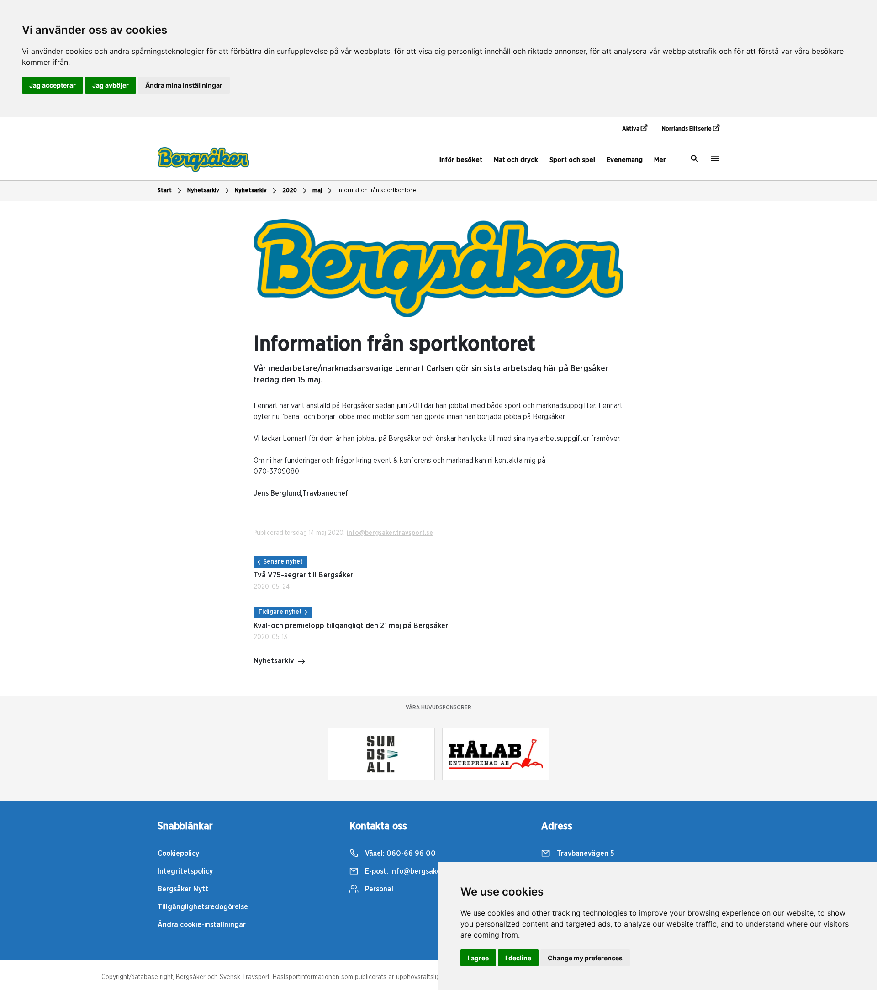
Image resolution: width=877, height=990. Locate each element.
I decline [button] (518, 958)
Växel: (399, 853)
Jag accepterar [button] (52, 85)
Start (165, 191)
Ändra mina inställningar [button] (183, 85)
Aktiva (631, 129)
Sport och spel (572, 160)
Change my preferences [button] (585, 958)
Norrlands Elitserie (687, 129)
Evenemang (625, 160)
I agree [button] (478, 958)
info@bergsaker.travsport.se (390, 533)
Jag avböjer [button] (110, 85)
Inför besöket (460, 160)
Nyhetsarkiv (251, 191)
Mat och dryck (516, 160)
